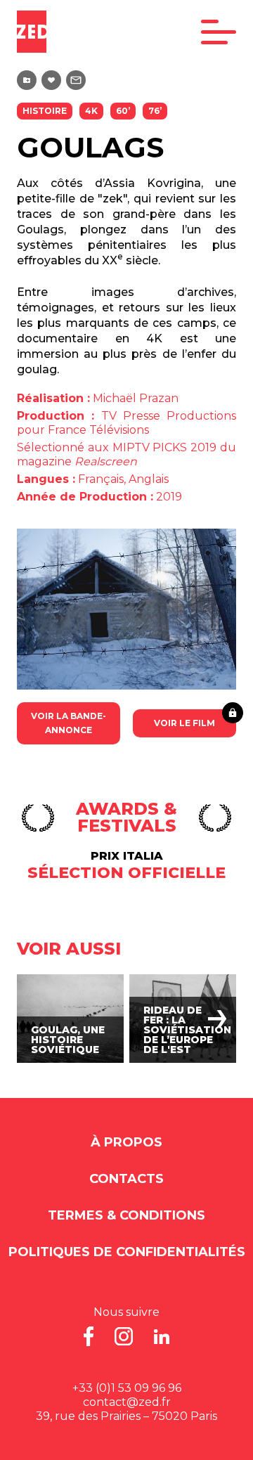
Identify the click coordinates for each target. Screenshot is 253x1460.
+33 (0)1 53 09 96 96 (126, 1388)
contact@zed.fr (127, 1402)
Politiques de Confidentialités (126, 1252)
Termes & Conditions (126, 1215)
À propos (126, 1142)
